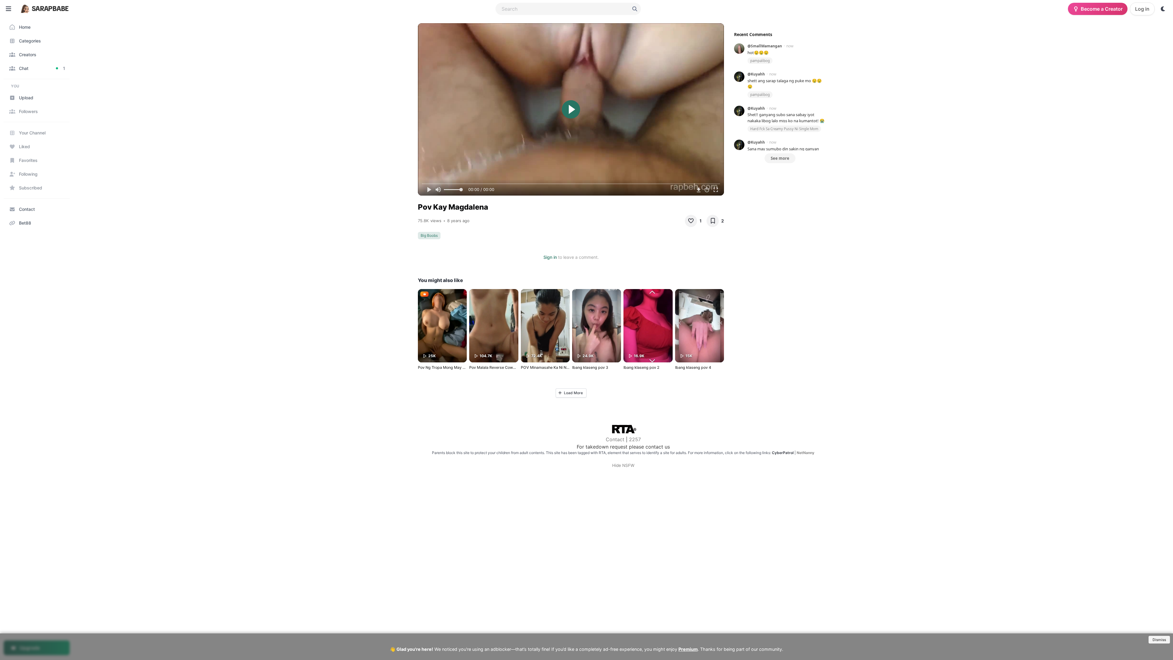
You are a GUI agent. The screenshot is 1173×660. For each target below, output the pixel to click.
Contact (615, 439)
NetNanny (805, 452)
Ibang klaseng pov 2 (641, 367)
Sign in (550, 257)
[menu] (8, 9)
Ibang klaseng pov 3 (590, 367)
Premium (688, 649)
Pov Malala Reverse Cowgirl (494, 367)
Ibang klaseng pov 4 (693, 367)
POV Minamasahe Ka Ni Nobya (548, 367)
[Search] (635, 9)
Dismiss (1159, 639)
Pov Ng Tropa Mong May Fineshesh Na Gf (454, 367)
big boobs (429, 235)
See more (780, 158)
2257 (635, 439)
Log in (1142, 9)
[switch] (1163, 9)
